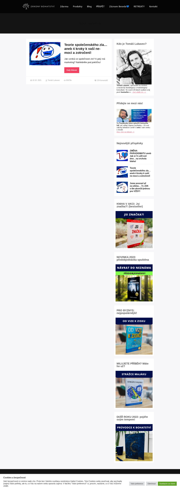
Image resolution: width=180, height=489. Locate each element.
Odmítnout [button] (152, 484)
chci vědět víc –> (139, 92)
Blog (89, 6)
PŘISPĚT (100, 6)
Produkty (77, 6)
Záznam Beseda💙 (119, 6)
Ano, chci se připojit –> (125, 132)
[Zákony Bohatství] (38, 6)
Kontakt (153, 6)
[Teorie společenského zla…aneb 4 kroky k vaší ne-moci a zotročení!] (122, 172)
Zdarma (64, 6)
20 (102, 80)
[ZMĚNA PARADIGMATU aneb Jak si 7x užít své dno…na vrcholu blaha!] (122, 155)
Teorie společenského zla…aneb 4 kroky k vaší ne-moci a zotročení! (85, 48)
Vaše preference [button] (137, 484)
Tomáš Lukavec (54, 80)
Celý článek (72, 70)
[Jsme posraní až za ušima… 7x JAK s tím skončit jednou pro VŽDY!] (122, 187)
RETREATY (139, 6)
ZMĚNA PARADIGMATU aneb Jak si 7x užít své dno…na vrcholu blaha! (140, 156)
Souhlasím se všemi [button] (167, 484)
